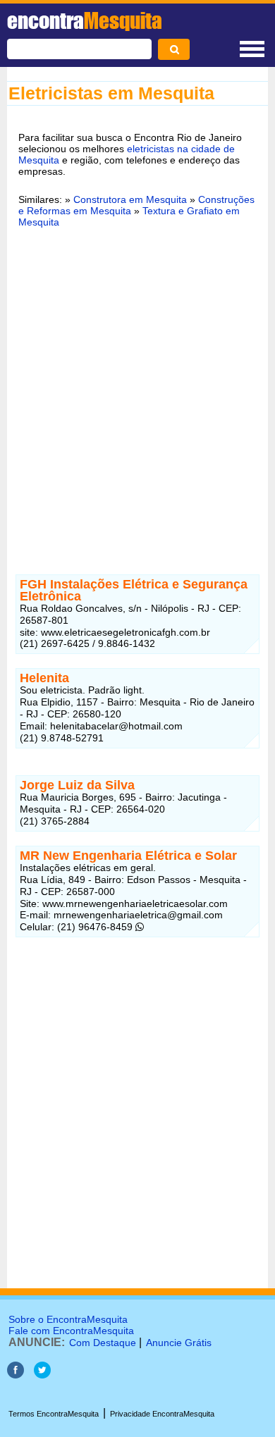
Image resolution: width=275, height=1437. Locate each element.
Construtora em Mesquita (130, 199)
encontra (84, 20)
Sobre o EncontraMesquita (68, 1319)
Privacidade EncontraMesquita (162, 1414)
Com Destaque (102, 1342)
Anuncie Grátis (179, 1342)
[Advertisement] (137, 386)
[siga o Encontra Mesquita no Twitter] (42, 1375)
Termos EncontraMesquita (53, 1414)
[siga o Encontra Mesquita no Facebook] (15, 1375)
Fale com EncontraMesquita (71, 1330)
